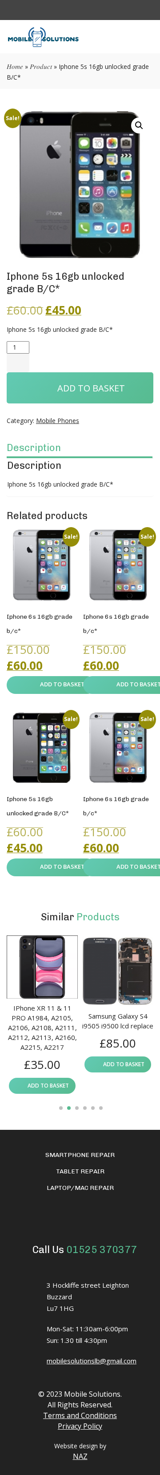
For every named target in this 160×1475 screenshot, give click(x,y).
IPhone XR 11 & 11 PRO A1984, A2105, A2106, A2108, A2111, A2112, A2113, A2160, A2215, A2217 (42, 1027)
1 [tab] (61, 1108)
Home (15, 66)
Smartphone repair (80, 1155)
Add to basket (91, 388)
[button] (139, 125)
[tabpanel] (42, 1014)
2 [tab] (69, 1108)
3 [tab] (77, 1108)
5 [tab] (93, 1108)
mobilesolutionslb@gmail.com (91, 1360)
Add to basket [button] (62, 684)
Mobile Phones (57, 420)
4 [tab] (85, 1108)
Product (41, 66)
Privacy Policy (80, 1426)
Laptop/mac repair (80, 1188)
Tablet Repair (80, 1171)
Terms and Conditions (80, 1415)
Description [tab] (34, 448)
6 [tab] (101, 1108)
